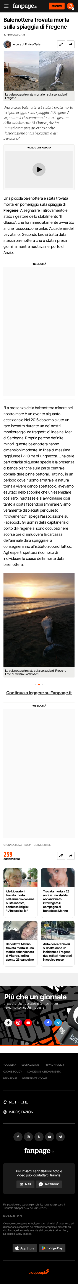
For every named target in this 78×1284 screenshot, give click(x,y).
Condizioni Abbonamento (44, 1071)
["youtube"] (28, 1022)
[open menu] (5, 6)
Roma (27, 845)
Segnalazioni (30, 1064)
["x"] (38, 1022)
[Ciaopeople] (39, 1272)
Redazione (10, 1078)
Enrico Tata (33, 44)
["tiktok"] (8, 1022)
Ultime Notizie (42, 845)
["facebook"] (48, 1022)
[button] (71, 44)
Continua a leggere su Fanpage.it (39, 692)
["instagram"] (18, 1022)
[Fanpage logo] (25, 6)
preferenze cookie (34, 1078)
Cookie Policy (12, 1071)
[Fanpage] (39, 1151)
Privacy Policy (54, 1064)
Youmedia (9, 1064)
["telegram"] (58, 1022)
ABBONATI (57, 6)
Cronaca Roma (12, 845)
